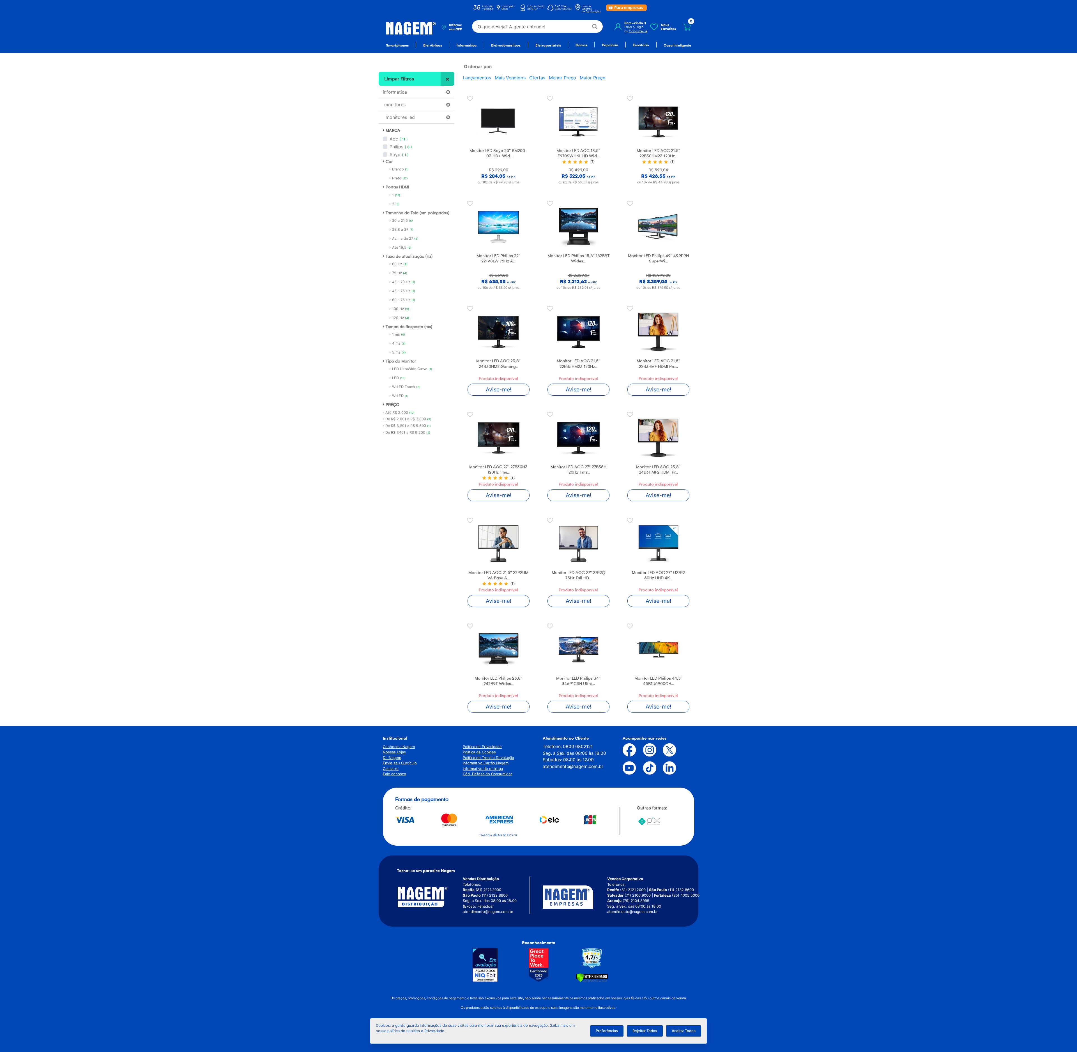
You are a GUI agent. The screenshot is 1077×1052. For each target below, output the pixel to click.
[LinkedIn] (665, 768)
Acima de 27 (404, 238)
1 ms (398, 334)
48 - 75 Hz (403, 291)
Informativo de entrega (483, 768)
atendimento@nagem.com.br (573, 766)
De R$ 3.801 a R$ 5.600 (408, 426)
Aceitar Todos (684, 1030)
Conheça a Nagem (399, 746)
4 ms (398, 343)
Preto (399, 178)
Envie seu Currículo (400, 763)
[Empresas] (575, 897)
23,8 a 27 (402, 229)
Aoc (394, 139)
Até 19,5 (401, 247)
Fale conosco (394, 774)
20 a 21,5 (402, 220)
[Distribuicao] (429, 897)
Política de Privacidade (482, 746)
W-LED (399, 396)
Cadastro (391, 768)
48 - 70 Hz (403, 282)
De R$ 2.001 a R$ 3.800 (408, 419)
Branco (400, 169)
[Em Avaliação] (485, 965)
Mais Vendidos (510, 77)
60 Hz (399, 264)
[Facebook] (625, 750)
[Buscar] (595, 26)
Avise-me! (498, 389)
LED (398, 378)
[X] (665, 750)
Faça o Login (634, 27)
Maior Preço (593, 77)
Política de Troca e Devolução (488, 757)
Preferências (607, 1030)
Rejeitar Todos (644, 1030)
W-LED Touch (405, 387)
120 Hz (400, 318)
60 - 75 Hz (403, 300)
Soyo (395, 154)
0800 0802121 (578, 746)
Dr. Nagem (392, 757)
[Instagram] (645, 750)
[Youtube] (625, 768)
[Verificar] (592, 977)
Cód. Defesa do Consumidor (487, 774)
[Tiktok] (645, 768)
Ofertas (537, 77)
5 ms (398, 352)
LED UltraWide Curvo (411, 369)
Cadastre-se (638, 31)
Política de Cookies (479, 752)
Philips (396, 146)
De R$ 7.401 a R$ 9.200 (407, 432)
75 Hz (399, 273)
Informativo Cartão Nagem (485, 763)
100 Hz (400, 309)
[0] (687, 27)
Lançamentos (477, 77)
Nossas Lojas (394, 752)
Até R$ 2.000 (400, 412)
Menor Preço (562, 77)
